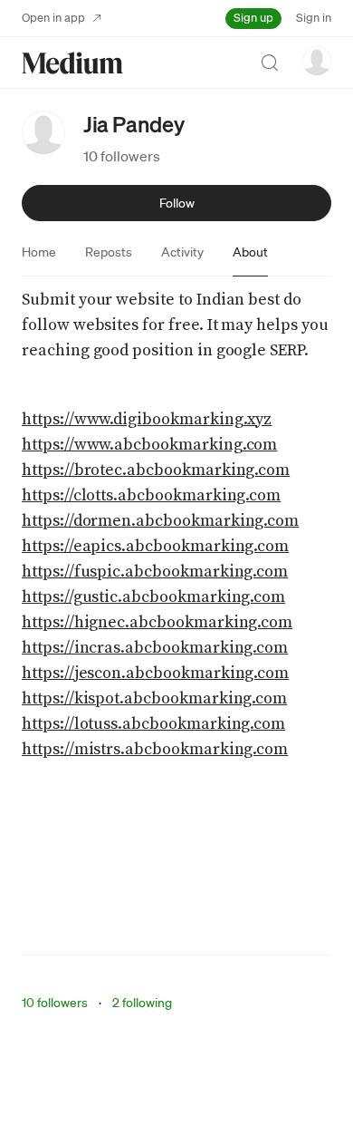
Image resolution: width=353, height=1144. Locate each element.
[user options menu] (316, 60)
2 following (142, 1002)
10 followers (121, 156)
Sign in (313, 17)
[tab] (39, 252)
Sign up (253, 17)
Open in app (53, 17)
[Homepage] (72, 63)
